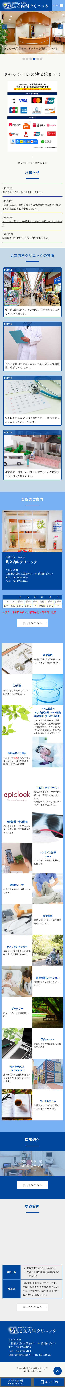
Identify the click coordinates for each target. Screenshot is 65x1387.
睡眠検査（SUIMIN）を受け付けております (25, 238)
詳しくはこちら (32, 623)
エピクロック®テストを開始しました (22, 192)
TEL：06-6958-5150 (17, 577)
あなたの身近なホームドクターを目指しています (31, 48)
